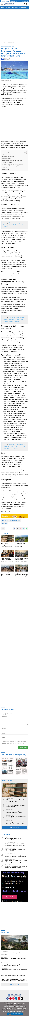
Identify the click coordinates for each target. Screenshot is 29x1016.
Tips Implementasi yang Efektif (12, 166)
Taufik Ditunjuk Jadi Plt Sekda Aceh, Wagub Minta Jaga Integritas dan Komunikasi (14, 964)
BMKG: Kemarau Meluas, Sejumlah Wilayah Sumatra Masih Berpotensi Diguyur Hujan (16, 844)
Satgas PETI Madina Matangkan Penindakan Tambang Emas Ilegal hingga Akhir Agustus (21, 574)
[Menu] (2, 4)
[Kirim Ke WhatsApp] (27, 528)
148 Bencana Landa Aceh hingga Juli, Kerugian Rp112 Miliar (14, 839)
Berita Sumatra (5, 46)
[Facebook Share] (14, 528)
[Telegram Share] (23, 528)
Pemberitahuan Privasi (16, 1013)
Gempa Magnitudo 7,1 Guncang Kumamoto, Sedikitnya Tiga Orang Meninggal (16, 861)
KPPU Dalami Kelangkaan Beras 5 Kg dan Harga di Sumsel (7, 545)
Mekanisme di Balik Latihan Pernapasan (13, 164)
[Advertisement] (14, 25)
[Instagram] (13, 998)
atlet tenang (5, 520)
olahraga (4, 523)
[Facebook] (7, 998)
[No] (27, 1009)
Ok (8, 1013)
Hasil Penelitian (7, 158)
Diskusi (5, 167)
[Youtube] (19, 998)
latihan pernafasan (15, 520)
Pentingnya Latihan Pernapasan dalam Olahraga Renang (13, 161)
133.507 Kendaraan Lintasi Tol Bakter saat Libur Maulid (21, 545)
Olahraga (11, 46)
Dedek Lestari (7, 58)
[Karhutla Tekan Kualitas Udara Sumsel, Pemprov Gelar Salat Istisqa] (21, 553)
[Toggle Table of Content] (24, 152)
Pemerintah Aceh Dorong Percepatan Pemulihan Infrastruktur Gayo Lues (13, 959)
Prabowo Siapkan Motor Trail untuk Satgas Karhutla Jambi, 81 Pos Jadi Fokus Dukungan (7, 574)
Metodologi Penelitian (8, 156)
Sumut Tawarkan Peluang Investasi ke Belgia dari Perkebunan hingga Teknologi (7, 560)
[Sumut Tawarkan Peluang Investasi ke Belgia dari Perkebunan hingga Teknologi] (7, 553)
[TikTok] (22, 998)
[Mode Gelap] (24, 4)
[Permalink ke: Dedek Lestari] (2, 59)
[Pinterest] (10, 998)
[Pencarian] (27, 4)
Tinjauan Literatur (7, 154)
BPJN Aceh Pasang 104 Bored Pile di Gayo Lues (13, 975)
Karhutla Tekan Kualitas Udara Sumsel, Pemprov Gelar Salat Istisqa (21, 560)
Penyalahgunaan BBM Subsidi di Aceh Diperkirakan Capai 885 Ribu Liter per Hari (14, 970)
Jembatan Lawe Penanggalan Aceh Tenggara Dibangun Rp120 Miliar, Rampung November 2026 (14, 980)
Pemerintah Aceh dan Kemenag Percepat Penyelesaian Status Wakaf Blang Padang (15, 855)
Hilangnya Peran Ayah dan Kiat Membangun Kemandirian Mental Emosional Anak (16, 866)
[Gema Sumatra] (9, 4)
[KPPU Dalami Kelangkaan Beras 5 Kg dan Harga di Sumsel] (7, 538)
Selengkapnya (14, 827)
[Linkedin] (16, 998)
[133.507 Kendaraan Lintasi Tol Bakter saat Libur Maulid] (21, 538)
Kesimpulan (6, 169)
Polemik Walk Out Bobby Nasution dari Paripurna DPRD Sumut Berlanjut (15, 850)
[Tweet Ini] (17, 528)
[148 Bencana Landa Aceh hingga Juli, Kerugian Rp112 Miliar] (14, 942)
